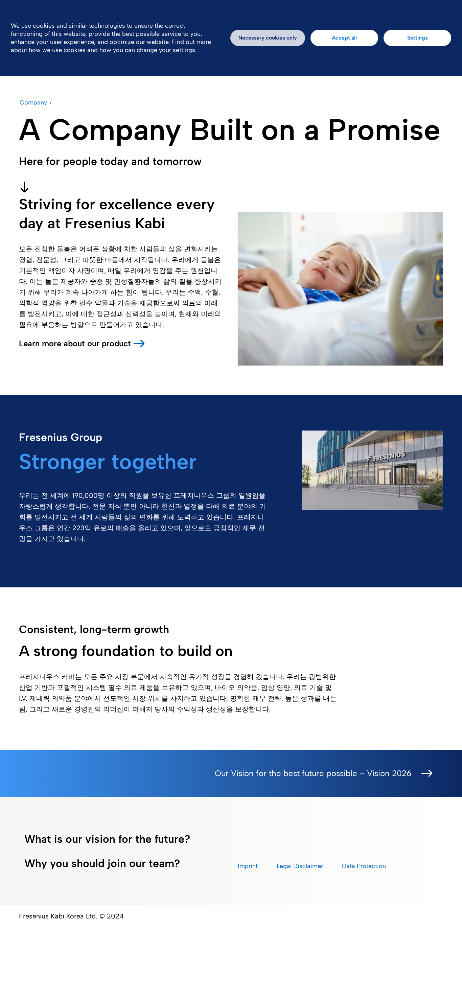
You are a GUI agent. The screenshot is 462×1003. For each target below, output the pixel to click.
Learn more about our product (75, 343)
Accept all (344, 37)
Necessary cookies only (267, 37)
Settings (417, 37)
